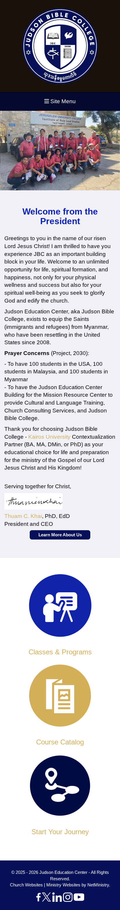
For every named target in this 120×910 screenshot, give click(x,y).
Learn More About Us (60, 535)
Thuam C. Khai (23, 516)
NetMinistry (98, 884)
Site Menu (62, 101)
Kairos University (49, 437)
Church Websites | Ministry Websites (46, 884)
